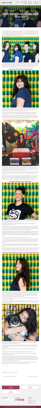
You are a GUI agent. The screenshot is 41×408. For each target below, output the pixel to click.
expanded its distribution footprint (18, 34)
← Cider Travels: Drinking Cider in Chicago (9, 376)
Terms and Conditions (31, 403)
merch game (20, 33)
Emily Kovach (23, 19)
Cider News (25, 3)
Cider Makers (12, 372)
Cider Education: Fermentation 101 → (33, 376)
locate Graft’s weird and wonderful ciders (19, 363)
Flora (19, 116)
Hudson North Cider (23, 294)
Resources (30, 3)
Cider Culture (7, 372)
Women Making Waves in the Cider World (27, 66)
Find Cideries (36, 3)
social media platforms (7, 228)
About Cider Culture (31, 399)
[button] (38, 2)
